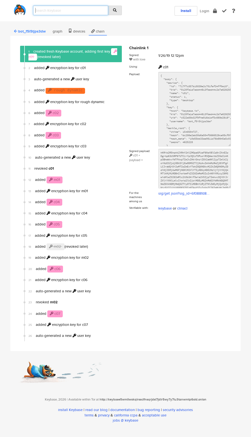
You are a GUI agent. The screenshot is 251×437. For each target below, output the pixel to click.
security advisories (178, 409)
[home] (20, 9)
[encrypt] (215, 11)
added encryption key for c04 (58, 213)
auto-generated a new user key (58, 79)
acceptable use (154, 415)
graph (57, 31)
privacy (104, 415)
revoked (41, 168)
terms (89, 415)
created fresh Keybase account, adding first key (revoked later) (69, 54)
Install (186, 10)
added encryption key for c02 (57, 123)
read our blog (96, 409)
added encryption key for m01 (58, 190)
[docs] (233, 11)
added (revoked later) (58, 246)
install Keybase (70, 409)
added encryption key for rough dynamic (66, 101)
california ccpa (126, 415)
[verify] (224, 11)
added (55, 90)
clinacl (182, 208)
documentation (122, 409)
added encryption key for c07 (58, 324)
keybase (165, 208)
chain (99, 31)
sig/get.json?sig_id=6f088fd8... (184, 193)
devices (78, 31)
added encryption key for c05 (57, 235)
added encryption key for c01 (57, 67)
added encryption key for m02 (58, 257)
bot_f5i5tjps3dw (32, 31)
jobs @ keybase (125, 420)
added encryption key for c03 (57, 146)
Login (204, 10)
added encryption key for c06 (58, 279)
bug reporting (149, 409)
